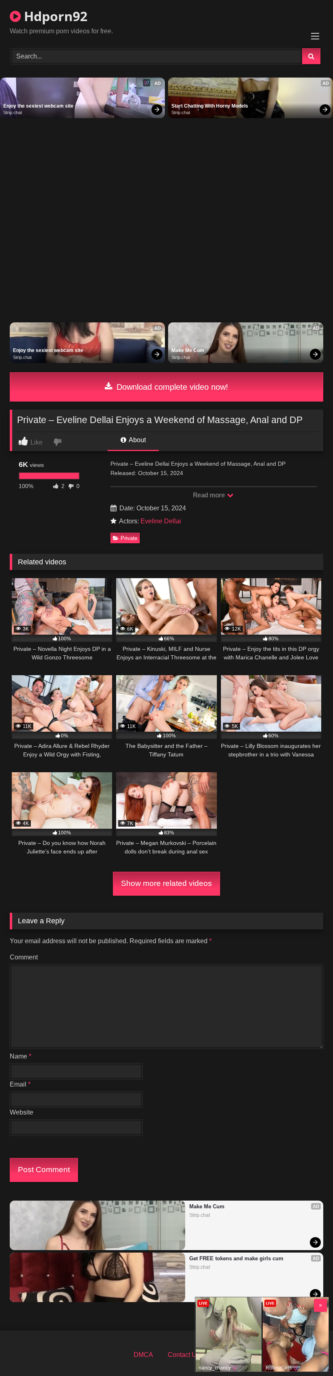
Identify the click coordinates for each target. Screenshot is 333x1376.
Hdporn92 (54, 16)
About (137, 439)
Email (20, 1084)
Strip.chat (12, 112)
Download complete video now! (171, 386)
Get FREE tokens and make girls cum (236, 1258)
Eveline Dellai (161, 521)
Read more (209, 495)
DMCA (143, 1354)
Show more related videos (166, 883)
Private (129, 538)
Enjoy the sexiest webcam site (38, 106)
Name (20, 1056)
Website (21, 1112)
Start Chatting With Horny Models (209, 106)
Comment (24, 957)
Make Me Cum (187, 350)
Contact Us (184, 1354)
